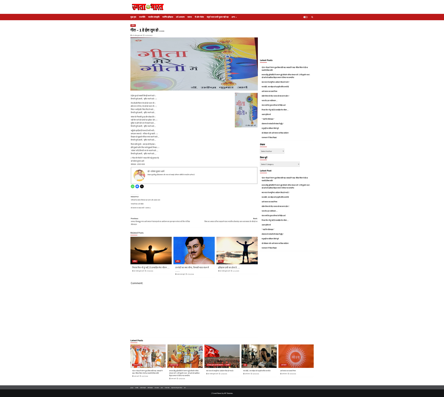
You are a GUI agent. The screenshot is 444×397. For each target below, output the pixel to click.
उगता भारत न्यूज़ (137, 365)
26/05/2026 (256, 374)
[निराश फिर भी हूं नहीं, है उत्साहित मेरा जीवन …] (151, 250)
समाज (189, 17)
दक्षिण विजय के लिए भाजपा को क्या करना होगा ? (275, 96)
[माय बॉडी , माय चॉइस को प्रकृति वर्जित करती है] (259, 356)
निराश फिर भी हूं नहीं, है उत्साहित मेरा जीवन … (150, 267)
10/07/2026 (145, 376)
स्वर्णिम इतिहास (167, 17)
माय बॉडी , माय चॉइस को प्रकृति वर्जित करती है (275, 87)
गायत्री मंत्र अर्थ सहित (137, 204)
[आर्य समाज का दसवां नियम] (296, 356)
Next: (230, 220)
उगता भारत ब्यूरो (181, 274)
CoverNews (216, 393)
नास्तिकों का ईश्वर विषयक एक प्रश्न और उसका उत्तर (145, 200)
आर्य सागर (247, 374)
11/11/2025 (236, 271)
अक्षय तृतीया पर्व (266, 114)
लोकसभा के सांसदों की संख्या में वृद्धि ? (272, 124)
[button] (312, 17)
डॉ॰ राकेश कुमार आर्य (137, 35)
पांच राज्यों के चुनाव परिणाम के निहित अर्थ (273, 105)
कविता (133, 25)
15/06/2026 (182, 379)
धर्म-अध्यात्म (180, 17)
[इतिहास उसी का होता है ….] (237, 250)
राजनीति (142, 17)
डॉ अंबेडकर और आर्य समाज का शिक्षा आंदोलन (275, 133)
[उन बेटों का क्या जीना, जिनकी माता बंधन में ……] (194, 250)
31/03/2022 (149, 35)
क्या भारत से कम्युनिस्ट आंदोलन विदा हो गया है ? (275, 82)
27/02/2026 (190, 274)
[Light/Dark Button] (305, 17)
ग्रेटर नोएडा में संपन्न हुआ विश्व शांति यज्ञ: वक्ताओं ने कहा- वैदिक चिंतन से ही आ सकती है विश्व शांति (285, 68)
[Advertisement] (286, 40)
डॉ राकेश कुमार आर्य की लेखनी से (215, 365)
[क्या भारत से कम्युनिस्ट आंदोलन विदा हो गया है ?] (222, 356)
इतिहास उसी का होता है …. (229, 267)
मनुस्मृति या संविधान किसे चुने (270, 128)
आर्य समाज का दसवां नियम (269, 91)
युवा (245, 365)
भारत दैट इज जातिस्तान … (270, 100)
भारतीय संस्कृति (153, 17)
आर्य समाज (283, 365)
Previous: (160, 221)
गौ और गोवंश (199, 17)
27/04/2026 (150, 271)
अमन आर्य (136, 376)
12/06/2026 (224, 374)
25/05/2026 (293, 374)
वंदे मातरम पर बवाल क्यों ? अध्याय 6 (141, 208)
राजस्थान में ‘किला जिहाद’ (269, 137)
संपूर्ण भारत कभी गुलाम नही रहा (218, 17)
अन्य (233, 17)
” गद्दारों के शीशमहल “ (268, 119)
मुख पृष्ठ (133, 17)
